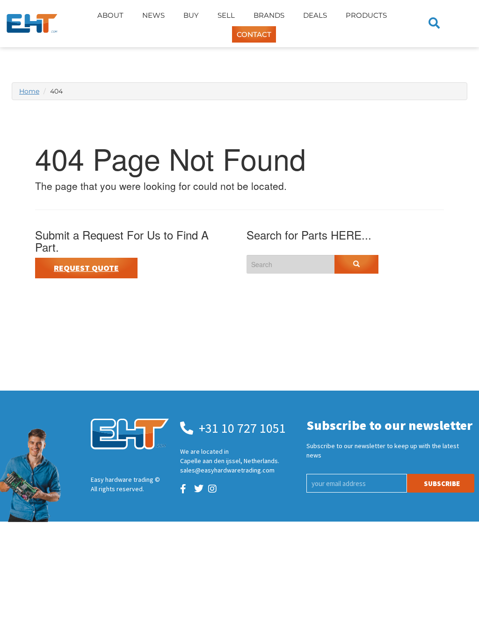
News (153, 15)
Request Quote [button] (86, 267)
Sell (226, 15)
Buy (191, 15)
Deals (315, 15)
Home (29, 91)
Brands (269, 15)
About (110, 15)
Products (366, 15)
